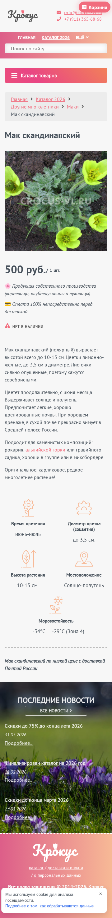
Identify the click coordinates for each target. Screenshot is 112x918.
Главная (26, 38)
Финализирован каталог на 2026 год (45, 763)
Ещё (80, 38)
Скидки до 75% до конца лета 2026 (44, 726)
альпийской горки (45, 449)
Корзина (98, 8)
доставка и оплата (65, 867)
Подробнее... (19, 743)
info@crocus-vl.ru (83, 12)
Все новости (55, 711)
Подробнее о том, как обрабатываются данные (49, 906)
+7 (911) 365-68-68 (83, 19)
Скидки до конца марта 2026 (37, 800)
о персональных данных (57, 875)
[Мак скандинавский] (56, 201)
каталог (36, 867)
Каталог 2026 (56, 38)
